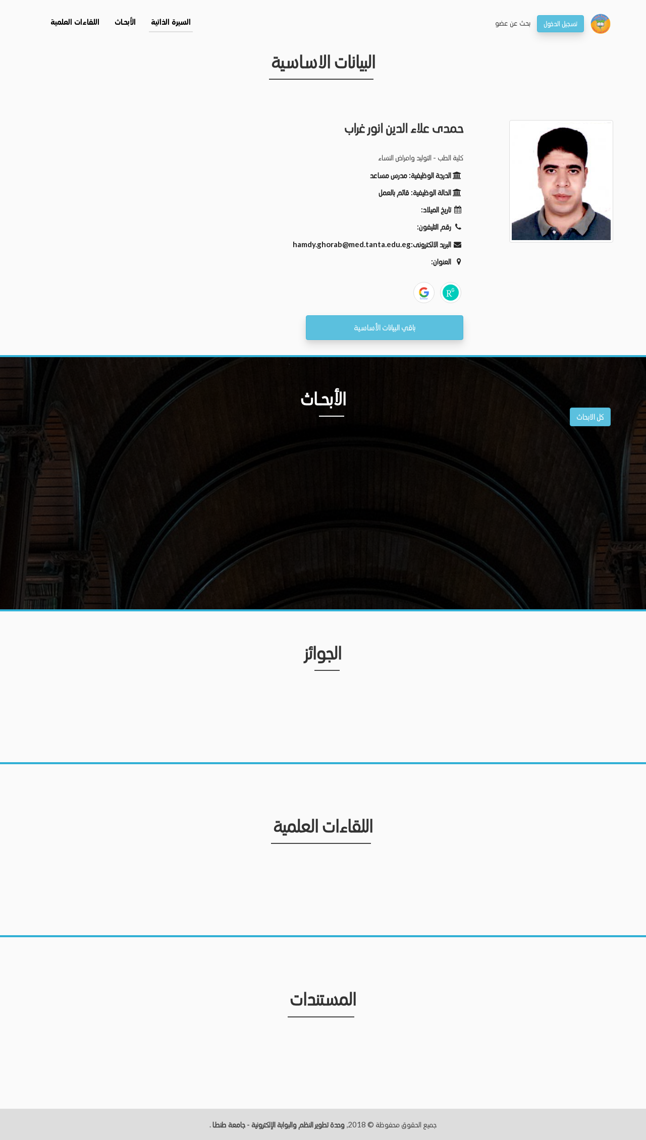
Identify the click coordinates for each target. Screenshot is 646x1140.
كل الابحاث (590, 416)
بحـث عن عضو (512, 22)
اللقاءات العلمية (74, 23)
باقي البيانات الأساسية (384, 327)
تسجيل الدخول (560, 23)
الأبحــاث (125, 23)
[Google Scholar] (424, 292)
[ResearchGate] (450, 292)
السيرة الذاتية (171, 23)
